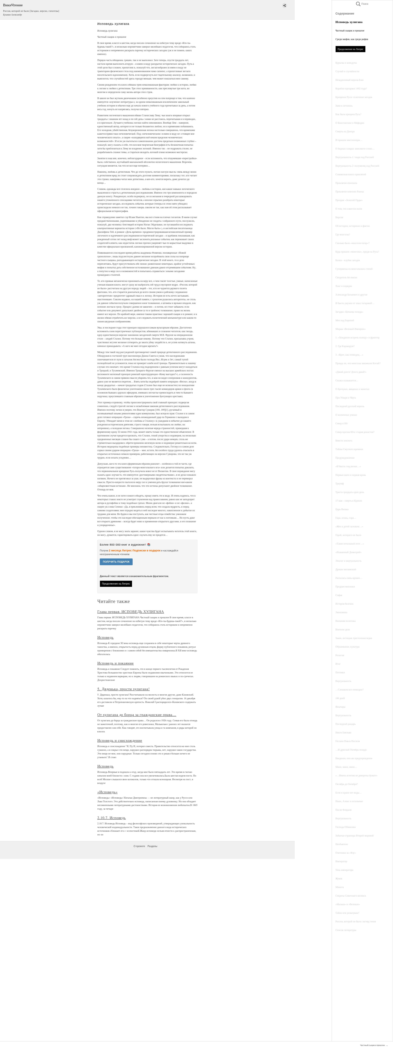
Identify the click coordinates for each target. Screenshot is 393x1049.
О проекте (139, 846)
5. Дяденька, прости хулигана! (123, 688)
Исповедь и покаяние (115, 663)
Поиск (361, 4)
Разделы (152, 846)
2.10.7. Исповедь (111, 817)
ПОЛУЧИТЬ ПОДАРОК (116, 561)
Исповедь (105, 637)
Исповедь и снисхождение (119, 740)
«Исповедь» (107, 791)
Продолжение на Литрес (350, 49)
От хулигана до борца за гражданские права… (136, 714)
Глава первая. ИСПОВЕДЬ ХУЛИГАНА (130, 611)
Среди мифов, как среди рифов (351, 39)
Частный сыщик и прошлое (349, 30)
